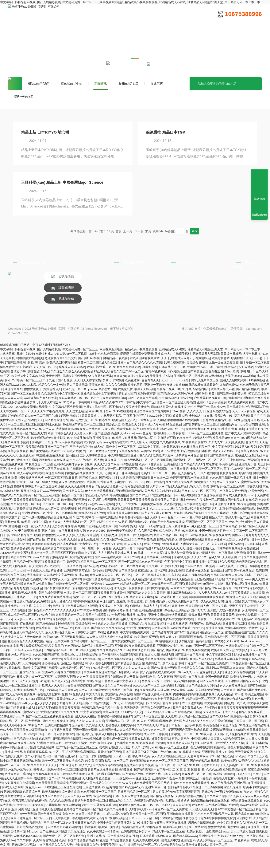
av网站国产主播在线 (183, 588)
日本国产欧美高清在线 (219, 455)
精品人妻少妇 (168, 636)
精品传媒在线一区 (172, 429)
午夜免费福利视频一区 (133, 517)
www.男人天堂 (254, 579)
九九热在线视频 (170, 442)
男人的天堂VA (68, 690)
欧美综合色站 (221, 358)
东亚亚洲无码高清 (97, 495)
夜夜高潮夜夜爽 (69, 707)
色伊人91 (214, 557)
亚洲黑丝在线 (54, 473)
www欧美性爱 (249, 805)
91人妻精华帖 (214, 375)
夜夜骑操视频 (229, 473)
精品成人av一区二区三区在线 (38, 415)
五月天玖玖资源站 (73, 636)
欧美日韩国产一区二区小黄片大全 (122, 566)
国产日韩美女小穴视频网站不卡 (247, 406)
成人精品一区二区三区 (22, 614)
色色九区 (198, 628)
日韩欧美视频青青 (74, 375)
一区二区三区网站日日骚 (61, 477)
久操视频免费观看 (143, 645)
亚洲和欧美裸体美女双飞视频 (73, 464)
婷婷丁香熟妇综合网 (171, 698)
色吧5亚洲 (125, 769)
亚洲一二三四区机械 (209, 787)
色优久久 (251, 442)
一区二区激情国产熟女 (102, 451)
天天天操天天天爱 (222, 614)
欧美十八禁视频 (246, 614)
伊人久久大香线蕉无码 (100, 490)
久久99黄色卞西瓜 (45, 840)
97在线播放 (173, 424)
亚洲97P (133, 504)
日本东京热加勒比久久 (182, 592)
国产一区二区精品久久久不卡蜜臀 (140, 561)
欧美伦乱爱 (125, 389)
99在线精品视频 (170, 818)
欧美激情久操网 (163, 455)
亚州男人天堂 (60, 681)
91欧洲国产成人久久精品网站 (245, 597)
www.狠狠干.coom (173, 517)
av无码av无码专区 (20, 769)
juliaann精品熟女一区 (102, 389)
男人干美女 (131, 676)
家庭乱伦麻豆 (233, 787)
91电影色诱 (149, 367)
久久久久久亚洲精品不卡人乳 (214, 813)
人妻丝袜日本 (252, 353)
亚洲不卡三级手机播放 (211, 402)
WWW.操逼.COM (182, 690)
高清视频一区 (239, 716)
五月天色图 (232, 601)
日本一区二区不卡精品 (109, 406)
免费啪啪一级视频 (109, 716)
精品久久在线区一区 (225, 451)
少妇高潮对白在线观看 (19, 782)
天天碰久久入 (211, 712)
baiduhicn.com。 (252, 641)
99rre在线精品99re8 (13, 703)
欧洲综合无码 (93, 442)
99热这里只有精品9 (252, 725)
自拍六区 (209, 548)
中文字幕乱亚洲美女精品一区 (103, 672)
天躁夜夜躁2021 (225, 619)
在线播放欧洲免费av (83, 468)
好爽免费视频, (160, 738)
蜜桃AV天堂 (31, 712)
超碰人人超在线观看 (233, 380)
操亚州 (251, 552)
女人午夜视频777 (228, 482)
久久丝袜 (119, 548)
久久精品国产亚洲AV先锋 (175, 398)
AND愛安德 (130, 289)
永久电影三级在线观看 (128, 588)
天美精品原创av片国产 (190, 796)
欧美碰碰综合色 (41, 437)
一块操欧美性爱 (106, 517)
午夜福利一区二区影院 (211, 499)
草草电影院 (79, 588)
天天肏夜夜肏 (175, 433)
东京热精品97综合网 (118, 694)
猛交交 (153, 442)
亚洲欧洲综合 (79, 782)
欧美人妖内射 (51, 791)
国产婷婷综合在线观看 (107, 765)
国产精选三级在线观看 (129, 663)
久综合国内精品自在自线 (227, 575)
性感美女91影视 (139, 738)
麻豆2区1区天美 (29, 672)
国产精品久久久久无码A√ (107, 628)
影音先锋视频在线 (191, 539)
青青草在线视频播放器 (102, 769)
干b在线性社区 (52, 787)
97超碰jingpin (233, 791)
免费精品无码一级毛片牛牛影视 (101, 707)
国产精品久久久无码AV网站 (175, 393)
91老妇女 (69, 402)
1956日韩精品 (155, 482)
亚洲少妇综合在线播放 (239, 672)
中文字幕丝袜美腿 (60, 729)
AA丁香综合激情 (221, 721)
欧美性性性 (210, 725)
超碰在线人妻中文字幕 (120, 725)
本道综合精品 (118, 818)
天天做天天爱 (121, 756)
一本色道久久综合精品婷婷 (44, 570)
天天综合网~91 (232, 557)
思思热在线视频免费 (201, 822)
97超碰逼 (84, 508)
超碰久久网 (39, 521)
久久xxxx (238, 667)
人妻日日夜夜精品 (138, 548)
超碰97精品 (141, 694)
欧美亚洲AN (171, 446)
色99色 (233, 521)
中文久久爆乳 (95, 694)
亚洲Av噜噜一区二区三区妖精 (66, 769)
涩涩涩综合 (78, 681)
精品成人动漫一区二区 (135, 583)
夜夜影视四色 (173, 504)
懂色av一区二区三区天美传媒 (176, 402)
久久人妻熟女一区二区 (235, 765)
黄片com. (186, 645)
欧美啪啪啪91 (139, 760)
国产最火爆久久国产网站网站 (112, 685)
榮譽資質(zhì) (251, 294)
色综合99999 (169, 751)
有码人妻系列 (180, 738)
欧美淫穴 (73, 561)
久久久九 (100, 464)
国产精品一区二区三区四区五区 (77, 747)
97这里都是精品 (160, 495)
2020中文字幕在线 (89, 610)
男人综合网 (18, 539)
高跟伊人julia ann (122, 433)
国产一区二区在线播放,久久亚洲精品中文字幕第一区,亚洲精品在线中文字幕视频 (64, 393)
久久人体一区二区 (45, 367)
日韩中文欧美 (25, 353)
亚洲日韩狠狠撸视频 (126, 473)
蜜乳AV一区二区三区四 (210, 460)
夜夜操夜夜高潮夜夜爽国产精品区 (78, 429)
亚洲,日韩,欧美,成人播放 (21, 592)
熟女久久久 (211, 765)
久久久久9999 (96, 530)
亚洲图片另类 (72, 787)
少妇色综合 (186, 641)
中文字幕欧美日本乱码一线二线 (225, 703)
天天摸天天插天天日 (202, 809)
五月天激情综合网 (114, 398)
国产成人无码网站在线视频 (17, 694)
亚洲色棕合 (171, 464)
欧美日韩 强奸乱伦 (113, 592)
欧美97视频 (151, 544)
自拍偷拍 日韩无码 (104, 570)
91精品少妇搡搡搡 (124, 437)
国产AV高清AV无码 (163, 667)
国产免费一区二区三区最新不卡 (64, 836)
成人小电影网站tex (185, 681)
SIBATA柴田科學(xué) (137, 273)
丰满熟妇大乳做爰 (106, 619)
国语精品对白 (229, 424)
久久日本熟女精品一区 (196, 446)
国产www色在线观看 (108, 557)
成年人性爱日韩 (172, 663)
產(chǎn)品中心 (71, 83)
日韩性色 (56, 659)
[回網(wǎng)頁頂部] (259, 183)
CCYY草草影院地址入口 (58, 619)
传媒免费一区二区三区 (196, 774)
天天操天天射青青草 (27, 499)
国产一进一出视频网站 (37, 517)
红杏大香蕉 (193, 548)
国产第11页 (228, 690)
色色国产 (45, 738)
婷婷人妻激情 (71, 805)
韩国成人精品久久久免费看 (31, 601)
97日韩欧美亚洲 (15, 362)
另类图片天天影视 (104, 499)
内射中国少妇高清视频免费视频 (194, 694)
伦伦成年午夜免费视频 (138, 765)
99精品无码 (89, 654)
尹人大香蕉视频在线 (233, 685)
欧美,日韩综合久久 (60, 433)
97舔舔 (123, 526)
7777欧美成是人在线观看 (247, 592)
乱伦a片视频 (193, 725)
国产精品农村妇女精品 (242, 499)
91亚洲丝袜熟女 (69, 415)
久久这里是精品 (76, 411)
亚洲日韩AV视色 (167, 645)
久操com (70, 632)
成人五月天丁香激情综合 (194, 358)
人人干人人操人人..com (213, 592)
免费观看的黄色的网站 (149, 800)
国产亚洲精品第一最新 (186, 712)
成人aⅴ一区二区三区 (13, 685)
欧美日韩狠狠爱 (44, 535)
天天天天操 (89, 415)
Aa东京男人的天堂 (100, 375)
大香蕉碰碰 (34, 575)
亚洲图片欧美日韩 (137, 703)
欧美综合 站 (148, 676)
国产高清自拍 (127, 570)
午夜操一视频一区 (168, 389)
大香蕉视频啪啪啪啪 (78, 685)
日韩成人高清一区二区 (212, 844)
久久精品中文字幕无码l (58, 575)
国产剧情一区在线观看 (148, 716)
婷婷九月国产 (87, 632)
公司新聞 (186, 273)
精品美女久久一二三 (152, 729)
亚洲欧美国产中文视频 (56, 548)
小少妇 (72, 358)
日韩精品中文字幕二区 (140, 402)
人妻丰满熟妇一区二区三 (79, 521)
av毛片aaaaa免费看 (101, 504)
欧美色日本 (18, 575)
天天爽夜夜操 (31, 663)
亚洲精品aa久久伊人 (24, 429)
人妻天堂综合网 (51, 402)
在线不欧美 (131, 672)
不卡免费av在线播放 (171, 521)
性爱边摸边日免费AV (196, 818)
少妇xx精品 (246, 367)
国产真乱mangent (247, 813)
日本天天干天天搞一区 (143, 818)
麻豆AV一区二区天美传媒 (171, 809)
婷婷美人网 (180, 415)
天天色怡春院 (248, 424)
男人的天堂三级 (77, 384)
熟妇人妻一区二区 (237, 517)
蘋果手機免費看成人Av (187, 707)
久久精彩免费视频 (207, 690)
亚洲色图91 (241, 782)
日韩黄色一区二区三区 (183, 734)
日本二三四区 (254, 575)
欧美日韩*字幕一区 (99, 367)
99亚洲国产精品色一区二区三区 (83, 424)
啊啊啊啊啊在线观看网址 (184, 420)
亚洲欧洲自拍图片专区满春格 (64, 725)
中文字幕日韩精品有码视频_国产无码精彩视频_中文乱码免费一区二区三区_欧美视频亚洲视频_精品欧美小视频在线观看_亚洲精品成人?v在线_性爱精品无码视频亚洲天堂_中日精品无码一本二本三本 (130, 2)
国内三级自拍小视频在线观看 (210, 800)
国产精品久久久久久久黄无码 (146, 592)
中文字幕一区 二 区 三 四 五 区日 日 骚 (179, 769)
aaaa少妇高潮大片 (115, 442)
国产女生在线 (117, 601)
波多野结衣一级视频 (178, 552)
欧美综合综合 (228, 464)
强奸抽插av (110, 610)
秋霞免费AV (230, 384)
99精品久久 (35, 725)
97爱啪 (219, 579)
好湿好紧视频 (204, 579)
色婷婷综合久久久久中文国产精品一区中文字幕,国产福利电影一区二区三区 (57, 641)
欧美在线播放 (119, 495)
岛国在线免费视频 (50, 592)
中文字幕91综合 (217, 796)
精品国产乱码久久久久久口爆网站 (207, 513)
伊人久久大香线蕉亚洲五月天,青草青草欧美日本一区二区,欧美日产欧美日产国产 (204, 756)
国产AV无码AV (219, 716)
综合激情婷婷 (70, 791)
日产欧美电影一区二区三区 (147, 813)
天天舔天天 (132, 707)
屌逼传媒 (212, 464)
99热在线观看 (145, 743)
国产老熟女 (106, 477)
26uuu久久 (184, 672)
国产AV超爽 (90, 566)
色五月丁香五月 (165, 765)
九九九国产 (105, 552)
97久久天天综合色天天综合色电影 (240, 561)
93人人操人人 (133, 544)
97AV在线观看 (122, 411)
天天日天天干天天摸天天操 (135, 499)
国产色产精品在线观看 (205, 760)
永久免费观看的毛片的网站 (151, 782)
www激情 (249, 375)
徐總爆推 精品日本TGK (165, 132)
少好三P (121, 504)
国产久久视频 (28, 681)
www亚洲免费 (93, 738)
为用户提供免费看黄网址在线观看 (75, 605)
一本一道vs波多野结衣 (222, 367)
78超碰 (240, 729)
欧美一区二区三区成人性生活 (97, 362)
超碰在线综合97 (55, 358)
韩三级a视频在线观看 (50, 455)
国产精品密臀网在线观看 (221, 805)
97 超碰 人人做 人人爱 (61, 539)
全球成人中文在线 (201, 415)
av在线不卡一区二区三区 (167, 583)
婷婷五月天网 (174, 566)
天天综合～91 (223, 415)
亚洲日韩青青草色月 (77, 570)
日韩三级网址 (139, 508)
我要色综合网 (59, 557)
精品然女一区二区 (212, 632)
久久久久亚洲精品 (61, 800)
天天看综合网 (34, 446)
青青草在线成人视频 (91, 513)
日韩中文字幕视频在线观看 (40, 667)
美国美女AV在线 (151, 504)
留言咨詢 (251, 302)
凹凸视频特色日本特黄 (196, 451)
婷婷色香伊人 (52, 389)
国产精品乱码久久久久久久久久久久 (51, 610)
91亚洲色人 (93, 526)
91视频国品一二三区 (38, 464)
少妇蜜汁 (246, 521)
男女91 (257, 774)
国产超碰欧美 (160, 628)
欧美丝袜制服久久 (175, 827)
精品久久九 (103, 486)
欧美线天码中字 (55, 561)
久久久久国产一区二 (146, 685)
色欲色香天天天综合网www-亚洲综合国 (124, 778)
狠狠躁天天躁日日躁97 (157, 681)
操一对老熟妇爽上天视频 (171, 597)
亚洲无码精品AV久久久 (29, 632)
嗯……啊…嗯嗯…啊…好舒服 (92, 548)
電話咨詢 (259, 199)
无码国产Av (196, 623)
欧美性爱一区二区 (115, 738)
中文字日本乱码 (178, 468)
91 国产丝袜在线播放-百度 (120, 836)
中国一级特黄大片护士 (214, 530)
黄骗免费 (144, 628)
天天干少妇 (168, 358)
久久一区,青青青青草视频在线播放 (99, 676)
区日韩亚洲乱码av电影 (25, 760)
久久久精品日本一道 (230, 694)
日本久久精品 (171, 774)
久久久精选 (218, 544)
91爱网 (138, 659)
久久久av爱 (213, 769)
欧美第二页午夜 (108, 827)
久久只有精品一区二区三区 (215, 840)
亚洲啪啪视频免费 (160, 721)
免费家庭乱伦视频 (16, 442)
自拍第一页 (18, 831)
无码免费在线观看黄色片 (205, 384)
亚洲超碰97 (122, 645)
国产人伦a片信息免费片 (94, 690)
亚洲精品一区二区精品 (188, 375)
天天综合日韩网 (231, 353)
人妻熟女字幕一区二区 (195, 544)
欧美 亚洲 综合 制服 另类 (227, 429)
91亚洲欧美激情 (10, 791)
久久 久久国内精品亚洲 (84, 813)
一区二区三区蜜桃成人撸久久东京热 (156, 575)
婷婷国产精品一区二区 (142, 844)
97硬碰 (21, 482)
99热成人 (39, 769)
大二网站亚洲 (197, 827)
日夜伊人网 (253, 486)
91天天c (32, 831)
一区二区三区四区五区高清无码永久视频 (34, 424)
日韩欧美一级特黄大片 (232, 393)
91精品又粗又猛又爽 (126, 367)
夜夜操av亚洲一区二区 (219, 539)
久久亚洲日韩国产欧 (46, 654)
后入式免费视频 (67, 544)
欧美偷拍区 (228, 760)
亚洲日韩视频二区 (234, 623)
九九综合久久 (95, 725)
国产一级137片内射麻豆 (64, 778)
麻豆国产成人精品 (201, 659)
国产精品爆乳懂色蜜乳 (252, 690)
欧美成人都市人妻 (222, 389)
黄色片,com (33, 787)
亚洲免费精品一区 (34, 513)
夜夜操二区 (35, 734)
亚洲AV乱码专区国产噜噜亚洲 (62, 672)
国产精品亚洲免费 (56, 420)
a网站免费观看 (180, 628)
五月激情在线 (92, 787)
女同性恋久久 (140, 650)
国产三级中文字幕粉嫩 (189, 654)
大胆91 (154, 517)
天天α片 (131, 628)
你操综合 (136, 605)
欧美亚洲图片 (46, 747)
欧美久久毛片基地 (115, 809)
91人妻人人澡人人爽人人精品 (249, 796)
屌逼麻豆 (110, 460)
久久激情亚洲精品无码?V (242, 681)
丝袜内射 (167, 685)
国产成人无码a (120, 579)
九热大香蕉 (7, 353)
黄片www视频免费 (49, 490)
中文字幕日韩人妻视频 (230, 552)
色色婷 (160, 743)
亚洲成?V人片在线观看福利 (173, 353)
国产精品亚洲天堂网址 (203, 685)
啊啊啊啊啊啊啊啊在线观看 (206, 597)
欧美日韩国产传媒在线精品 (76, 840)
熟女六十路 (110, 526)
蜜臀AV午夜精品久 (214, 420)
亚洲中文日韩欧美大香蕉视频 (167, 614)
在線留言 (156, 83)
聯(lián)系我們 (23, 96)
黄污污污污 (258, 415)
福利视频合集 (177, 371)
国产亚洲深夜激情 (209, 495)
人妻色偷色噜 (33, 636)
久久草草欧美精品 (143, 539)
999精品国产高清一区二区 (61, 650)
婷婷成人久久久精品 (72, 367)
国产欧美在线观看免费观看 (205, 371)
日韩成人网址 (123, 552)
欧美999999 (51, 636)
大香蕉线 (205, 778)
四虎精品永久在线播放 (53, 460)
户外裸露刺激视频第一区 (210, 398)
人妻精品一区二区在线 (74, 667)
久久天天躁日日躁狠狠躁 (52, 782)
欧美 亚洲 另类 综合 (18, 809)
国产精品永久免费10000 (32, 659)
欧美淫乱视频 (254, 694)
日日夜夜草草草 (71, 566)
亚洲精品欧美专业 (81, 557)
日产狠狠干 (176, 725)
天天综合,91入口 (130, 747)
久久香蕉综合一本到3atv (103, 831)
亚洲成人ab (27, 455)
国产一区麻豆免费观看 (142, 398)
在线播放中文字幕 (254, 654)
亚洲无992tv (253, 583)
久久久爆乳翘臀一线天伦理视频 (230, 477)
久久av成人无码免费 (179, 482)
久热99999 (105, 597)
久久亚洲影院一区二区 (25, 504)
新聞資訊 (100, 83)
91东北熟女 (189, 530)
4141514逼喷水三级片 (40, 698)
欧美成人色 (213, 623)
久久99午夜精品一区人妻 (86, 460)
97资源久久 (76, 694)
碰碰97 (18, 486)
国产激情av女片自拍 (142, 521)
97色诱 (12, 415)
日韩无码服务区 (167, 539)
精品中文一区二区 (116, 760)
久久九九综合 (76, 831)
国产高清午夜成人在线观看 (158, 672)
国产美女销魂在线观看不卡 (48, 451)
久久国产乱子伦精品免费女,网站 (159, 530)
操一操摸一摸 (16, 468)
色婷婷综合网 (31, 791)
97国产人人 (46, 429)
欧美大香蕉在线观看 (146, 840)
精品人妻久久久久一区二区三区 (110, 575)
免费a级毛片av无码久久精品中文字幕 (173, 601)
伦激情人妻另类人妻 (132, 805)
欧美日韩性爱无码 (146, 636)
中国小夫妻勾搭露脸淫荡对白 (116, 822)
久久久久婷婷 (181, 805)
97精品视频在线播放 (195, 650)
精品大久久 (216, 517)
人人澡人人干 (196, 411)
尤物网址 (210, 707)
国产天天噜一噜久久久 (40, 721)
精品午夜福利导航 (250, 712)
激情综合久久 (13, 636)
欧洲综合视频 (214, 628)
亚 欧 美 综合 (36, 362)
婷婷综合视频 (65, 721)
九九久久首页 (154, 552)
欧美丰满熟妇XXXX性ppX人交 (122, 712)
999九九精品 (28, 384)
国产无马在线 (64, 628)
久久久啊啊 (24, 840)
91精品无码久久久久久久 (168, 548)
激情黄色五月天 (204, 482)
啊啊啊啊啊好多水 (223, 818)
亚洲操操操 (258, 782)
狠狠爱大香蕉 (217, 827)
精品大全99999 (21, 557)
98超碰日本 (252, 544)
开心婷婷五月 (50, 663)
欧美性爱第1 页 (137, 601)
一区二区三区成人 (159, 805)
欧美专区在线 (249, 451)
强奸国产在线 (204, 743)
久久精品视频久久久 (46, 774)
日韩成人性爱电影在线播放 (168, 406)
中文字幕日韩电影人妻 (70, 530)
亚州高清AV (159, 778)
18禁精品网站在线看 (188, 455)
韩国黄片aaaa (196, 367)
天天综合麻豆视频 (109, 751)
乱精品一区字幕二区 (125, 690)
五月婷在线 (27, 490)
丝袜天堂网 (87, 650)
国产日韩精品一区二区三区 (200, 424)
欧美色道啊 (132, 380)
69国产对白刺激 (213, 583)
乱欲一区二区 (104, 645)
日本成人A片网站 (153, 424)
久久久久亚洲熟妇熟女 (79, 486)
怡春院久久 (35, 420)
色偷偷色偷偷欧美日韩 (25, 548)
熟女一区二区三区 (85, 597)
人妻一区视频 (240, 513)
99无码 (118, 703)
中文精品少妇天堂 (110, 544)
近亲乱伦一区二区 (74, 389)
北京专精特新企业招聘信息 (237, 508)
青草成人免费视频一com (239, 495)
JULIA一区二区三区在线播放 (205, 433)
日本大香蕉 (147, 836)
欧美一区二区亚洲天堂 (31, 433)
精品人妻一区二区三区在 (168, 831)
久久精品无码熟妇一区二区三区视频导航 (144, 460)
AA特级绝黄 (256, 380)
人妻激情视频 (22, 508)
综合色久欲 (113, 424)
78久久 (248, 791)
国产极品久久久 (73, 490)
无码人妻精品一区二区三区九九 (80, 398)
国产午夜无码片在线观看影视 (118, 654)
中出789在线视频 (196, 535)
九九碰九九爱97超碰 (114, 813)
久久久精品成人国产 (180, 743)
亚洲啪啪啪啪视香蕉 (180, 813)
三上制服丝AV (236, 460)
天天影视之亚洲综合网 (115, 535)
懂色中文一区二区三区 (121, 446)
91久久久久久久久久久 (42, 765)
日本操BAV (218, 406)
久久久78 (120, 375)
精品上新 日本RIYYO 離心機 (45, 132)
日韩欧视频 (89, 827)
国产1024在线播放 (186, 632)
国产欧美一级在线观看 (122, 464)
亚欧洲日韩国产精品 (129, 490)
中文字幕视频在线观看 (135, 632)
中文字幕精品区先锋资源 (65, 406)
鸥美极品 (22, 579)
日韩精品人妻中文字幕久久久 (121, 681)
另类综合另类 (126, 743)
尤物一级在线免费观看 (223, 362)
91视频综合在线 (189, 751)
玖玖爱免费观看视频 (241, 402)
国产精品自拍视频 (248, 389)
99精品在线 (154, 827)
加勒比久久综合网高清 (104, 353)
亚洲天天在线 (26, 747)
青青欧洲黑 (53, 375)
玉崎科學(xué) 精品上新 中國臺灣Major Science (62, 182)
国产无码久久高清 (211, 681)
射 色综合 (102, 840)
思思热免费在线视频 (82, 482)
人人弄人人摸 (13, 398)
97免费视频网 (94, 760)
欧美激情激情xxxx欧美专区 (22, 796)
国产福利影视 (143, 769)
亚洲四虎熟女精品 (218, 411)
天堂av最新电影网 (197, 429)
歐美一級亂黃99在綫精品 (123, 698)
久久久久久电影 (115, 384)
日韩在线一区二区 (12, 721)
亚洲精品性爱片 (225, 504)
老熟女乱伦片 (14, 756)
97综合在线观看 (120, 840)
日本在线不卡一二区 (172, 367)
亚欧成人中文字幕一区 (113, 605)
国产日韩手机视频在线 (239, 570)
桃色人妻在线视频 (239, 747)
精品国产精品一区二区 (168, 535)
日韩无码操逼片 (141, 535)
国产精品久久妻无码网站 (64, 827)
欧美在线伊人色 (231, 836)
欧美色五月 (135, 384)
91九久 (236, 654)
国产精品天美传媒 (162, 796)
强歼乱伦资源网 (155, 468)
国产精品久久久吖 (192, 464)
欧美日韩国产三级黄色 (76, 499)
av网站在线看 (150, 451)
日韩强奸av (193, 583)
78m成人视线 (225, 566)
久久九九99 (216, 442)
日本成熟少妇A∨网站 (225, 641)
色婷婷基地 (202, 641)
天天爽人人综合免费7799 (227, 738)
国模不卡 (238, 535)
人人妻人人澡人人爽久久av (104, 636)
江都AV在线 (256, 659)
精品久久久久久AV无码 (112, 521)
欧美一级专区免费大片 (122, 530)
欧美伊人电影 (104, 734)
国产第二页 (145, 437)
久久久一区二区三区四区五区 (169, 760)
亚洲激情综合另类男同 (136, 831)
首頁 (15, 83)
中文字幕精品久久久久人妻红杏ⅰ (58, 844)
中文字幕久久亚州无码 (231, 490)
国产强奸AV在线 (88, 358)
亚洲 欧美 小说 (14, 477)
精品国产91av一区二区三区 (99, 561)
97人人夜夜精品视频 (68, 442)
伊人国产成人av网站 (78, 796)
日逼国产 (191, 663)
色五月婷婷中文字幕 (177, 561)
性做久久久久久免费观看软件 (190, 782)
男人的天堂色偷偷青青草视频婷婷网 (176, 791)
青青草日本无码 (198, 614)
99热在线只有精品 (79, 437)
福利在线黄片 (76, 451)
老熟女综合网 (236, 827)
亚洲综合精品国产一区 (28, 690)
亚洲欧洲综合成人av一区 (233, 698)
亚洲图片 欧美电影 (49, 743)
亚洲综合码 (188, 840)
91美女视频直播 (174, 362)
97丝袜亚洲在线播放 (122, 614)
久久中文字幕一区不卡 (15, 411)
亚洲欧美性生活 (209, 836)
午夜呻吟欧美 (141, 756)
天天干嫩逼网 (244, 751)
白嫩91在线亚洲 (88, 539)
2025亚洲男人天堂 (12, 716)
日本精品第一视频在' (114, 358)
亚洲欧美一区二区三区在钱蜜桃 (47, 468)
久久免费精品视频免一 (31, 827)
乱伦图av (106, 411)
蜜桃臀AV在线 (250, 482)
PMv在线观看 (169, 544)
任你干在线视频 (22, 530)
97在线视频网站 (219, 535)
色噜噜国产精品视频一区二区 (83, 809)
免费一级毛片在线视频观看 (130, 486)
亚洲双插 (208, 751)
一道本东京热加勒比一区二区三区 (130, 641)
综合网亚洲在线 (155, 659)
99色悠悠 (262, 508)
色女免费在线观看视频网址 (208, 747)
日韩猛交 (6, 690)
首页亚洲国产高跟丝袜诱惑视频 (188, 729)
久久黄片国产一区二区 (115, 539)
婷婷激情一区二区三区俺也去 (44, 486)
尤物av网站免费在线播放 (241, 628)
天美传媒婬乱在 (129, 451)
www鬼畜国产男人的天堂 (40, 398)
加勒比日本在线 (113, 380)
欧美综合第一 (45, 628)
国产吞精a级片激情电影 (26, 822)
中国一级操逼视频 (217, 676)
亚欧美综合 (213, 831)
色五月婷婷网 (84, 619)
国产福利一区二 (183, 460)
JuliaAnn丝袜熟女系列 (14, 552)
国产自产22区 (139, 495)
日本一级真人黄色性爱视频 (130, 796)
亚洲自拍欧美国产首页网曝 (152, 411)
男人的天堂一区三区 (204, 526)
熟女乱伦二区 (128, 610)
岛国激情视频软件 (222, 729)
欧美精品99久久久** (226, 437)
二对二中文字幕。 (150, 446)
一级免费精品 (155, 526)
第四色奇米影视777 (181, 787)
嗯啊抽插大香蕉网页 (29, 358)
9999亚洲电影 (68, 765)
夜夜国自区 (145, 570)
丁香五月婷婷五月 (135, 415)
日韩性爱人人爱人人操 (229, 743)
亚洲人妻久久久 (141, 455)
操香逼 (128, 636)
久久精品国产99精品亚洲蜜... (92, 703)
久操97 (132, 375)
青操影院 (59, 437)
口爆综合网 (83, 623)
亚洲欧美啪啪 (102, 437)
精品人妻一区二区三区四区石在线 (121, 468)
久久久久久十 (42, 605)
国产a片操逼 (32, 756)
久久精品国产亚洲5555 (147, 579)
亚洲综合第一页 (211, 791)
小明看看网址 (109, 844)
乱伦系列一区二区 (77, 756)
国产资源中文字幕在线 (188, 676)
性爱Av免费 (176, 778)
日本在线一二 (159, 477)
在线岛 (167, 375)
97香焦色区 (255, 490)
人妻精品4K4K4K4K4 (27, 836)
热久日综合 (137, 526)
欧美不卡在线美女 (150, 464)
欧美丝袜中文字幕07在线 (27, 375)
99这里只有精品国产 (195, 389)
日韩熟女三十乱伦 (42, 442)
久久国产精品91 (52, 796)
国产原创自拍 (45, 623)
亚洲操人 (242, 650)
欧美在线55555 (40, 579)
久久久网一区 (155, 566)
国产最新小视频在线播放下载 (141, 774)
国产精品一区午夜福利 (28, 561)
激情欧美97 (148, 698)
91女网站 (51, 690)
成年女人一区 (61, 579)
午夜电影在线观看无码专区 (90, 818)
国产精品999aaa (210, 588)
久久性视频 (18, 610)
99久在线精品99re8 (157, 712)
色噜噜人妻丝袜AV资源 (52, 694)
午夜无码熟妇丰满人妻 (154, 690)
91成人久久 (243, 774)
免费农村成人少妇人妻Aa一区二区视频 (62, 353)
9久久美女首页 (34, 805)
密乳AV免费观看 (156, 371)
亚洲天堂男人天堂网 (205, 353)
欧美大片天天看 (52, 685)
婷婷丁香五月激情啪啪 (188, 703)
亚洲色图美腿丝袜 (151, 610)
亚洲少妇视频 (224, 751)
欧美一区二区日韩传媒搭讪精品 (62, 760)
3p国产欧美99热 (83, 517)
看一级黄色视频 (238, 420)
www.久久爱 (40, 557)
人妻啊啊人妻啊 (64, 676)
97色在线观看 (102, 796)
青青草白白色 (89, 844)
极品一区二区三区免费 (174, 747)
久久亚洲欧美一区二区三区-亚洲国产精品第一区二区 (48, 495)
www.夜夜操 (28, 813)
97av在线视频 (9, 645)
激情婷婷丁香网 (26, 460)
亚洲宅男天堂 (209, 508)
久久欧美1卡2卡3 (187, 508)
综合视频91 (68, 508)
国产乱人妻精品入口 (185, 473)
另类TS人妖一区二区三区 (198, 490)
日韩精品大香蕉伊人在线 (77, 774)
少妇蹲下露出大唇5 (108, 774)
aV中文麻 (222, 822)
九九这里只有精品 (110, 415)
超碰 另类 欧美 (205, 393)
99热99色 (93, 681)
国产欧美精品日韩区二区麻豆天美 (242, 526)
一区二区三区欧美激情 (213, 663)
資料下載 (186, 289)
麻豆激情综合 (229, 725)
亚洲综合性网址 (15, 751)
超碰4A (143, 375)
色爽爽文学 (184, 437)
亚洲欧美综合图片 (235, 769)
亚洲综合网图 (13, 389)
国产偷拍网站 (209, 473)
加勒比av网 (149, 747)
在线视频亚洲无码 (100, 588)
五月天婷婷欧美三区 (93, 455)
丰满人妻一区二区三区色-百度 (210, 468)
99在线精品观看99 (194, 442)
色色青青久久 (150, 380)
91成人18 (81, 575)
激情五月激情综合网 (74, 663)
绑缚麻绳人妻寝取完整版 (231, 659)
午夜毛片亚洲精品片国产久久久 (185, 610)
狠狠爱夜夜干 (33, 389)
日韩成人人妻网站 (12, 787)
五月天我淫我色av (178, 526)
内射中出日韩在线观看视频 (99, 805)
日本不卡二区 (234, 583)
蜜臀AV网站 (235, 544)
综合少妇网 (109, 787)
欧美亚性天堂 (131, 424)
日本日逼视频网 (100, 756)
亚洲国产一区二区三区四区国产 (206, 521)
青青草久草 (96, 384)
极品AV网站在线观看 (147, 619)
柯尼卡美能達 (132, 281)
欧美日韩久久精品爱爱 (179, 579)
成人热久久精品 (85, 716)
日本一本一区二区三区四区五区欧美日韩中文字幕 (64, 552)
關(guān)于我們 (38, 83)
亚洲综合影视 (254, 429)
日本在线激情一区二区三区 (247, 663)
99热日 (26, 521)
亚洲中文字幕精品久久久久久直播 (140, 362)
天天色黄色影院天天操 (208, 672)
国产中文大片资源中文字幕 (243, 433)
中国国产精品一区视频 (199, 566)
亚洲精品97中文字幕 (18, 605)
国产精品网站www (185, 836)
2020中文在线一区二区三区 (236, 809)
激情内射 (14, 526)
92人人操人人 (139, 442)
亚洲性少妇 (244, 818)
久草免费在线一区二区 (246, 468)
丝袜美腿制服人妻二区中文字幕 (206, 605)
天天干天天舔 (16, 570)
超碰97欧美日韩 (155, 787)
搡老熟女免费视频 (22, 628)
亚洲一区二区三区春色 (209, 645)
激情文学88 (18, 371)
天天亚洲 (156, 375)
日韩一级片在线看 (184, 495)
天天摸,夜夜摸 (234, 442)
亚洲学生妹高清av (172, 605)
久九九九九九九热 (162, 508)
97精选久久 (103, 420)
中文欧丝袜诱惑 (177, 623)
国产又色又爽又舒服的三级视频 (162, 513)
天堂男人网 (157, 486)
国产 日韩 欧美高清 (146, 429)
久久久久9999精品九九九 (48, 411)
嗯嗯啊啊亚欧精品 (43, 544)
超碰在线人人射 (149, 654)
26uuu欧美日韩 (235, 371)
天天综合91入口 (67, 698)
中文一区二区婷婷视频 (62, 513)
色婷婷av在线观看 (197, 570)
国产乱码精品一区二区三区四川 (225, 636)
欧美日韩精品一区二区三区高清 (224, 486)
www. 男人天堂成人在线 (238, 831)
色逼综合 (253, 460)
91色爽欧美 (242, 840)
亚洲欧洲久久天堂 (23, 844)
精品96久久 (163, 836)
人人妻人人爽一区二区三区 (91, 433)
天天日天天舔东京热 (87, 380)
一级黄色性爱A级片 (92, 698)
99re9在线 (178, 411)
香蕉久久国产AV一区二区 (127, 371)
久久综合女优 (101, 508)
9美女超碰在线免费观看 (246, 800)
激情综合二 (7, 659)
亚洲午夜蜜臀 (147, 393)
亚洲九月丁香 (247, 464)
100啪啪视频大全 (165, 641)
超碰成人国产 (127, 393)
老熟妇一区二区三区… (155, 473)
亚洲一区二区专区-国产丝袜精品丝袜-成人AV (74, 446)
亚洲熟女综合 (120, 508)
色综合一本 (230, 588)
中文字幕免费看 (222, 446)
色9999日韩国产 (82, 579)
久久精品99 (89, 778)
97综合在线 (105, 482)
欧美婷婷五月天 (241, 358)
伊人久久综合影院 (212, 601)
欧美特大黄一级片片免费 (246, 676)
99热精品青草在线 (133, 827)
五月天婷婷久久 (61, 601)
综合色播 (92, 535)
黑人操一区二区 (53, 756)
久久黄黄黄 (164, 676)
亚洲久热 (34, 685)
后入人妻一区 (54, 632)
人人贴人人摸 (254, 738)
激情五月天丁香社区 (18, 774)
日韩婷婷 (83, 402)
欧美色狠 (198, 805)
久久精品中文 (234, 579)
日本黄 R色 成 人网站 (152, 420)
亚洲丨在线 (94, 836)
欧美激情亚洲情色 (137, 406)
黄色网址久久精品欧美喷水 (162, 490)
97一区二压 (57, 751)
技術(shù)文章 (129, 83)
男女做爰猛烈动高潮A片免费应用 (41, 645)
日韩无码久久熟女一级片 (79, 743)
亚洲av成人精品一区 (18, 654)
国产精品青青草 (161, 632)
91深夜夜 (80, 504)
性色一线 (258, 698)
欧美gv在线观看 (18, 451)
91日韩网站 (24, 367)
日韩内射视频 (258, 716)
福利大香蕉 (241, 415)
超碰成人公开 (202, 437)
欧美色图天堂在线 (124, 420)
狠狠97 (127, 716)
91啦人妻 (206, 734)
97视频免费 (144, 822)
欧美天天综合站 (144, 389)
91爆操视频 (53, 805)
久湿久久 (55, 521)
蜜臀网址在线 (108, 747)
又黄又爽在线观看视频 (117, 429)
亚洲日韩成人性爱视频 (47, 809)
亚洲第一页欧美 (154, 384)
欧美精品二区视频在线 (61, 362)
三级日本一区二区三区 (248, 721)
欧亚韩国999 (91, 659)
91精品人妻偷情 (46, 707)
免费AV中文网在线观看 (178, 619)
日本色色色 (187, 499)
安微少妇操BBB (177, 384)
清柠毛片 (88, 645)
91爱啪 (142, 614)
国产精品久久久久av (191, 667)
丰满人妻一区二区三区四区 (81, 592)
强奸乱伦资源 (50, 499)
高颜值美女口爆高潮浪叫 (30, 729)
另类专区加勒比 (177, 659)
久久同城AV (72, 645)
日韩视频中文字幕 (204, 561)
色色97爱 (167, 654)
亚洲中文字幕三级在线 (155, 557)
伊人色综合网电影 (101, 663)
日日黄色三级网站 (247, 566)
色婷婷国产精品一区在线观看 (189, 477)
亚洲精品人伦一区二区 (120, 721)
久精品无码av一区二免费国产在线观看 (81, 614)
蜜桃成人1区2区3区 (248, 455)
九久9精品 (243, 539)
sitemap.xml (254, 328)
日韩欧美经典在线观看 (67, 738)
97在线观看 (27, 623)
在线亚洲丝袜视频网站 (144, 358)
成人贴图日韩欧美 (155, 734)
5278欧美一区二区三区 (26, 380)
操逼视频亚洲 (62, 517)
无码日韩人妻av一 (141, 809)
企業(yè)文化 (251, 286)
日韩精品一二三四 (25, 597)
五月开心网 (103, 473)
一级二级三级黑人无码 (42, 482)
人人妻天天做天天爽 (27, 619)
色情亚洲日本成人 (22, 707)
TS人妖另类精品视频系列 (132, 477)
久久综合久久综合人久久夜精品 (71, 371)
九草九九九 (150, 605)
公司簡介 (251, 278)
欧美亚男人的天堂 (166, 499)
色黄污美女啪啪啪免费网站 (30, 800)
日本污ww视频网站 (218, 667)
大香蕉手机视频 (161, 694)
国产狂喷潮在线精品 (57, 588)
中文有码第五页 (164, 437)
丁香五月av (229, 712)
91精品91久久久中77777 (107, 402)
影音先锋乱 (101, 579)
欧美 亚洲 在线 (44, 530)
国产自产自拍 (36, 539)
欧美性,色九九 (70, 654)
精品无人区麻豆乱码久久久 (184, 486)
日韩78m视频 (257, 685)
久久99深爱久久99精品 (152, 725)
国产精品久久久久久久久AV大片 (110, 782)
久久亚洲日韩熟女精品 (80, 822)
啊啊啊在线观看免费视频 (136, 353)
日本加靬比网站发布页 (169, 570)
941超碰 (44, 681)
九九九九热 (21, 588)
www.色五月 (143, 433)
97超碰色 (36, 588)
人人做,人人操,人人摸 (71, 535)
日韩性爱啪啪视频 (157, 588)
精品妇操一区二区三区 (201, 698)
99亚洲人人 (101, 371)
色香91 (88, 406)
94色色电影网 (65, 623)
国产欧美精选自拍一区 (198, 504)
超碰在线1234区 (38, 371)
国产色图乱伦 (85, 734)
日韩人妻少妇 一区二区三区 (34, 676)
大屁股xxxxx (233, 375)
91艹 (122, 844)
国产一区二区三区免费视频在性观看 (49, 716)
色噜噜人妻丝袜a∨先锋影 (230, 778)
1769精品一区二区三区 (106, 667)
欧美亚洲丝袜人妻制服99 (123, 513)
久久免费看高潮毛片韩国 (55, 597)
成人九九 (85, 765)
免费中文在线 (88, 544)
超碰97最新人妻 (203, 552)
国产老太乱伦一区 (82, 420)
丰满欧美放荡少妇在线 (240, 645)
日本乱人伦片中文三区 (204, 380)
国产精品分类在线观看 (166, 650)
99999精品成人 (10, 513)
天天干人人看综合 (243, 411)
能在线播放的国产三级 (240, 632)
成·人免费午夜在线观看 (43, 566)
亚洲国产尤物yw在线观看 (223, 610)
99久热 (141, 721)
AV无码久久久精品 (250, 760)
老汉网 (63, 482)
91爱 (264, 681)
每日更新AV (245, 619)
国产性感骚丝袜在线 (52, 831)
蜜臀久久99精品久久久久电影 (133, 597)
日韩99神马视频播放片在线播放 (237, 548)
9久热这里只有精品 (171, 844)
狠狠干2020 (131, 557)
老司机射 (159, 433)
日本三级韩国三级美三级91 (141, 751)
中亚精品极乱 (200, 738)
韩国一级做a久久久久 (36, 526)
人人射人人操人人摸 (136, 667)
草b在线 (5, 800)
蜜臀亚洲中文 (170, 840)
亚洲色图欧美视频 (85, 729)
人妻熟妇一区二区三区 (129, 482)
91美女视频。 (195, 831)
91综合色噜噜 (246, 504)
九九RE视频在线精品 (195, 575)
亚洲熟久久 (238, 822)
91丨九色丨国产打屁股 (58, 380)
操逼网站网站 (34, 477)
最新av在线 (12, 521)
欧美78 (93, 411)
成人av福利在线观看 (30, 473)
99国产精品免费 (21, 535)
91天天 (18, 805)
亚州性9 (191, 844)
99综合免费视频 (108, 632)
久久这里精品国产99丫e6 (113, 650)
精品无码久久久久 (120, 800)
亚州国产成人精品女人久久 (191, 721)
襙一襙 (250, 743)
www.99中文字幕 (160, 415)
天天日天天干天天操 (174, 380)
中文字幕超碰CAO (218, 654)
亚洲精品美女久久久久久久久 (59, 712)
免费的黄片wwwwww (105, 583)
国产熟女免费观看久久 (156, 707)
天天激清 (171, 716)
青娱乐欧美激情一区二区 (91, 800)
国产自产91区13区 (189, 765)
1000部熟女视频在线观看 (31, 406)
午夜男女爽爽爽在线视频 (170, 822)
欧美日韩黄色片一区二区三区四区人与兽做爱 (40, 818)
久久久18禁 (199, 557)
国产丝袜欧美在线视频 (52, 813)
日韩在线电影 (181, 557)
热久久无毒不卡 (198, 406)
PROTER (129, 297)
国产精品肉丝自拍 (25, 738)
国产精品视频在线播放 (117, 659)
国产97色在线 (88, 477)
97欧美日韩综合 (160, 703)
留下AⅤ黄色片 (170, 451)
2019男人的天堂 (245, 446)
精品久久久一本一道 (51, 384)
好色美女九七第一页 (46, 508)
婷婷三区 (192, 778)
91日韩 (138, 552)
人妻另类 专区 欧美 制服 (68, 526)
